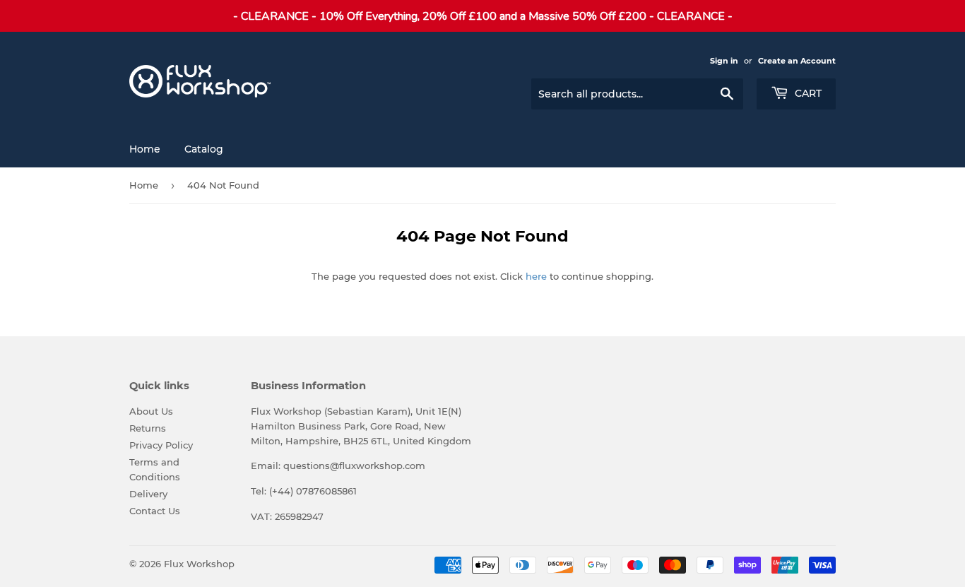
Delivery (148, 493)
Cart (807, 93)
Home (144, 149)
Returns (147, 428)
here (536, 276)
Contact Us (154, 510)
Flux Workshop (199, 563)
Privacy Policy (161, 445)
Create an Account (797, 61)
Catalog (203, 149)
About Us (151, 411)
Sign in (724, 61)
